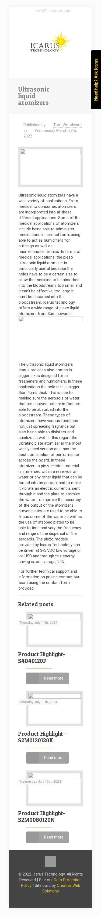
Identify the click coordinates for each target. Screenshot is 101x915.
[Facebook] (46, 17)
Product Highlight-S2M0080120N (41, 816)
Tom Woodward (67, 124)
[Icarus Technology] (50, 41)
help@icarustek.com (54, 10)
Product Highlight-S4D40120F (41, 657)
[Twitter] (55, 17)
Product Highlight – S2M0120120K (42, 737)
